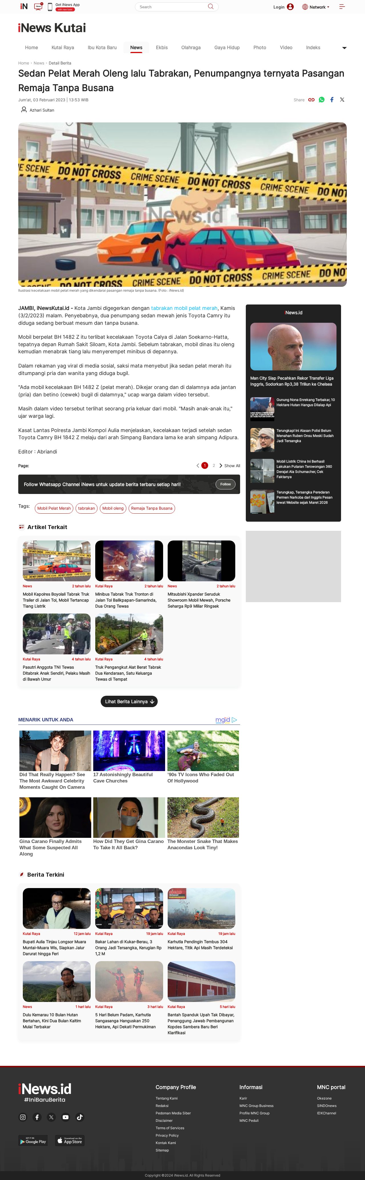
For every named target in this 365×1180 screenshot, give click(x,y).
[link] (311, 99)
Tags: (24, 506)
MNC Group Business (256, 1106)
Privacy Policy (167, 1135)
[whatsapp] (321, 99)
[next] (221, 465)
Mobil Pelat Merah (54, 508)
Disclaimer (164, 1120)
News (136, 47)
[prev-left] (197, 465)
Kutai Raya (63, 47)
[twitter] (342, 99)
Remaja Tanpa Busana (152, 508)
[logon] (24, 7)
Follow (225, 484)
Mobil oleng (113, 508)
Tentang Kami (167, 1098)
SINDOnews (326, 1106)
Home (31, 47)
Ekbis (162, 47)
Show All (232, 465)
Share (299, 99)
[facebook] (331, 99)
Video (286, 47)
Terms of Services (170, 1128)
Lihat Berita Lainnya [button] (126, 701)
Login (279, 7)
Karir (243, 1098)
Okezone (324, 1098)
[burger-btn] (342, 7)
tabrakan (162, 308)
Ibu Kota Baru (102, 47)
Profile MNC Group (254, 1113)
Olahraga (191, 47)
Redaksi (162, 1106)
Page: (23, 465)
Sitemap (162, 1150)
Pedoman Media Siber (173, 1113)
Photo (260, 47)
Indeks (313, 47)
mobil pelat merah (196, 308)
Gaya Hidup (227, 47)
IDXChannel (326, 1113)
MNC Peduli (249, 1120)
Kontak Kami (166, 1143)
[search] (210, 7)
